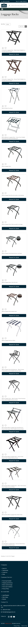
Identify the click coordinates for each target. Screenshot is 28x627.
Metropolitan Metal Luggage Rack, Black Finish (12, 514)
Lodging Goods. (8, 623)
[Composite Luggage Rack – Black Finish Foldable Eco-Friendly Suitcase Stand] (14, 38)
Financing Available (6, 580)
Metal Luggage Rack (6, 166)
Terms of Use (24, 625)
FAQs (3, 574)
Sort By (3, 24)
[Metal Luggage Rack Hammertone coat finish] (14, 241)
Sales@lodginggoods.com (9, 612)
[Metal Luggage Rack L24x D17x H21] (14, 270)
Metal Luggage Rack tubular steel (9, 311)
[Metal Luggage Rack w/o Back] (14, 328)
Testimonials (5, 570)
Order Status (5, 597)
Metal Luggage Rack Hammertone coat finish (12, 253)
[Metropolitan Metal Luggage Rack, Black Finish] (14, 502)
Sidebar (22, 26)
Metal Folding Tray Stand (7, 108)
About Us (4, 568)
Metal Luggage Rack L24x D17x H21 (9, 282)
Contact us (4, 572)
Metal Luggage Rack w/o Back (8, 340)
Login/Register (5, 595)
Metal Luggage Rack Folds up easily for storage (12, 224)
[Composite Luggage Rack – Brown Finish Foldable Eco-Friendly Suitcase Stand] (14, 67)
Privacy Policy (5, 588)
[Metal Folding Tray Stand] (14, 96)
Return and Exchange (7, 584)
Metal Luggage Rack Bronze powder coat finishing (13, 195)
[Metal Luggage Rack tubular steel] (14, 299)
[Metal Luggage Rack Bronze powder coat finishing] (14, 183)
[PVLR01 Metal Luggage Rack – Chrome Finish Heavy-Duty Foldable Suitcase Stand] (14, 531)
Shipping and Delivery (7, 582)
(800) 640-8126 (6, 609)
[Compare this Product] (3, 48)
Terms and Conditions (7, 586)
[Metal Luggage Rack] (14, 154)
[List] (26, 26)
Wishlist (4, 599)
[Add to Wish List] (5, 48)
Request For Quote (14, 54)
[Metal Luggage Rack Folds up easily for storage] (14, 212)
